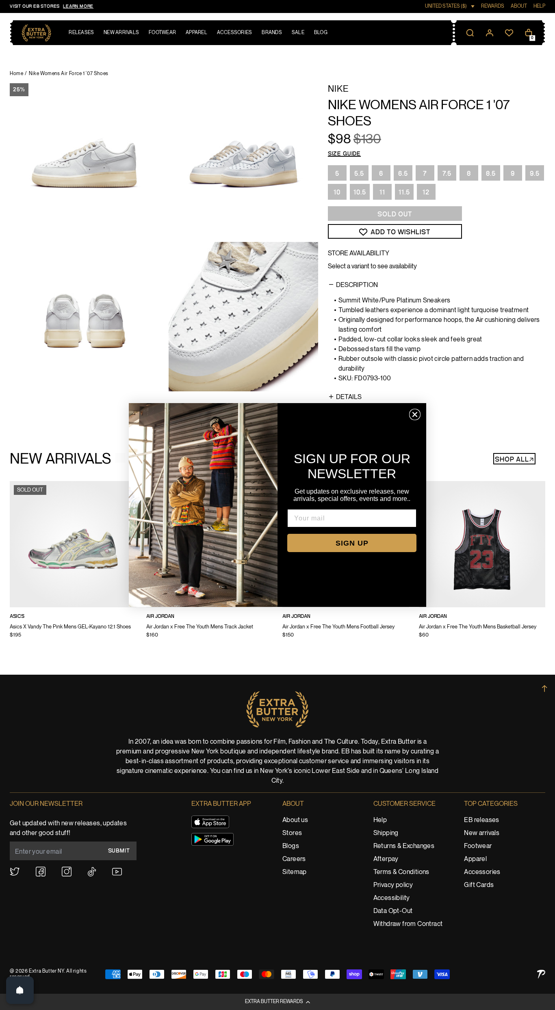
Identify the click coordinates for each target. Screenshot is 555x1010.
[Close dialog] (415, 414)
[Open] (20, 990)
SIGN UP (352, 543)
